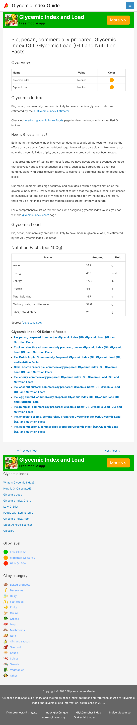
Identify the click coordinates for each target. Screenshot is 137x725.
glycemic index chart (35, 215)
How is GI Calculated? (17, 488)
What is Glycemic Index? (18, 482)
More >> (118, 20)
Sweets (14, 664)
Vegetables (17, 670)
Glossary (8, 530)
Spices (14, 658)
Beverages (16, 590)
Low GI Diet (10, 506)
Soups (14, 652)
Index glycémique (57, 712)
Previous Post (27, 450)
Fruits (13, 607)
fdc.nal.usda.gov (32, 322)
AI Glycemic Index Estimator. (52, 111)
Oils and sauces (20, 641)
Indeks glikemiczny (53, 717)
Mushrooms (17, 630)
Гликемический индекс (21, 712)
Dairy (13, 596)
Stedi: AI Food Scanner (17, 524)
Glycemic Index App (16, 518)
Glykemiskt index (85, 717)
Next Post (112, 450)
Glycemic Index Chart (17, 500)
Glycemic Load (12, 494)
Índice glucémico (120, 712)
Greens (14, 618)
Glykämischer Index (88, 712)
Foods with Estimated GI (18, 512)
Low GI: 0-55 (18, 552)
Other (13, 675)
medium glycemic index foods (44, 120)
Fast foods (17, 601)
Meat (13, 624)
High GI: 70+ (18, 563)
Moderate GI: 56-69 (22, 557)
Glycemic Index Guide (36, 5)
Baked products (20, 584)
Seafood (15, 647)
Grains (14, 613)
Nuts (13, 635)
